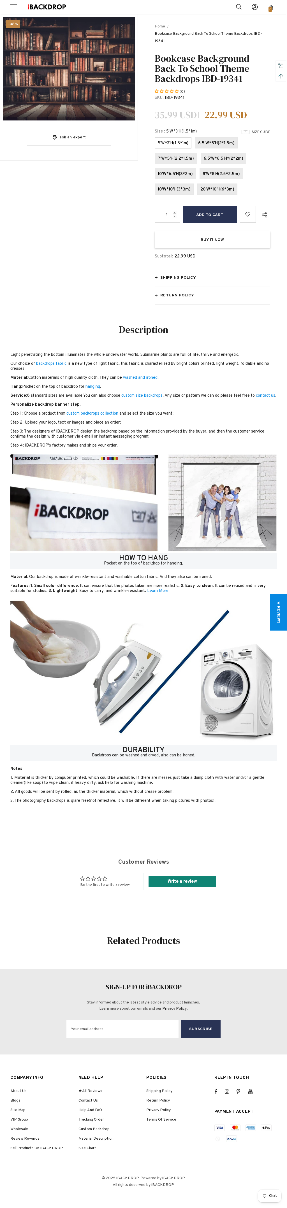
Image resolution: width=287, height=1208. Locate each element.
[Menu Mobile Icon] (13, 7)
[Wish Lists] (248, 214)
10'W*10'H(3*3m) (174, 189)
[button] (167, 91)
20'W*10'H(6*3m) (217, 189)
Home (160, 26)
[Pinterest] (242, 1092)
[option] (69, 68)
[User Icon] (254, 7)
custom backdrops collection (92, 413)
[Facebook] (219, 1092)
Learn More (157, 591)
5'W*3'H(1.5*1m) (173, 143)
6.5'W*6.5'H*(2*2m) (223, 158)
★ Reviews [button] (278, 612)
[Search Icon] (239, 7)
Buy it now (212, 240)
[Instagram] (230, 1092)
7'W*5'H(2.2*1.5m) (176, 158)
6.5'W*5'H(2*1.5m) (216, 143)
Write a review (182, 881)
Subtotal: (164, 256)
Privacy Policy (174, 1008)
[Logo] (46, 7)
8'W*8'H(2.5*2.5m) (221, 174)
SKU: (159, 98)
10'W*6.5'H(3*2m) (175, 174)
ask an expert (72, 137)
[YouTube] (253, 1092)
